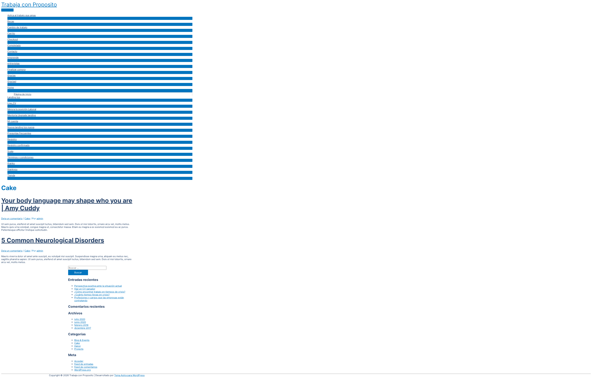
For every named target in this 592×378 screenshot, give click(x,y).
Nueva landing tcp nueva (20, 127)
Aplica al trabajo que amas (21, 15)
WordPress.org (82, 369)
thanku (11, 163)
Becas (10, 21)
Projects (78, 348)
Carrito (11, 33)
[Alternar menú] (99, 18)
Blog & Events (81, 340)
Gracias (11, 75)
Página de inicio (22, 94)
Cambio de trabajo (17, 27)
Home (10, 87)
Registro (12, 139)
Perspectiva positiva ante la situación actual (98, 285)
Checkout (12, 39)
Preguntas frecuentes (19, 133)
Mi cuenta (12, 121)
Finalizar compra (16, 69)
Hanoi (77, 346)
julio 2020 (79, 319)
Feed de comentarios (85, 367)
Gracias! (11, 81)
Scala (10, 151)
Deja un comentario (12, 218)
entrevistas (13, 63)
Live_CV (11, 103)
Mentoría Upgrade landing (21, 115)
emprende (13, 57)
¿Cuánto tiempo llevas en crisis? (92, 294)
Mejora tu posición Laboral (21, 109)
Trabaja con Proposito (29, 4)
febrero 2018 (81, 325)
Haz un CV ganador (84, 288)
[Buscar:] (87, 267)
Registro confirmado (18, 145)
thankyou (12, 169)
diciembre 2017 (82, 328)
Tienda (11, 175)
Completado (14, 45)
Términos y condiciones (20, 157)
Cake (27, 218)
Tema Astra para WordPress (129, 375)
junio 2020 (80, 322)
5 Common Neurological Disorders (52, 240)
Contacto (12, 51)
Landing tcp (13, 97)
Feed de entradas (83, 364)
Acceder (78, 361)
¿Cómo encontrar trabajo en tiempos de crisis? (99, 291)
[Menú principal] (7, 10)
